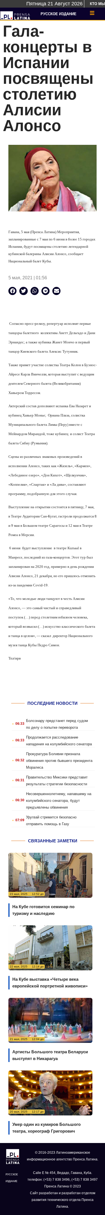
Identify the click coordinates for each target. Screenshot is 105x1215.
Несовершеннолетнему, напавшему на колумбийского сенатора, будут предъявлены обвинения (58, 800)
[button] (12, 291)
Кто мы (97, 4)
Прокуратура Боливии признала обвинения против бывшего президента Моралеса (59, 761)
